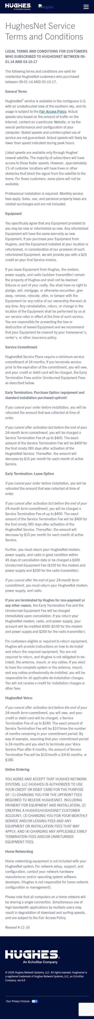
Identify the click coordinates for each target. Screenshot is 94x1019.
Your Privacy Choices (18, 1001)
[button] (86, 6)
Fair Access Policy (52, 111)
